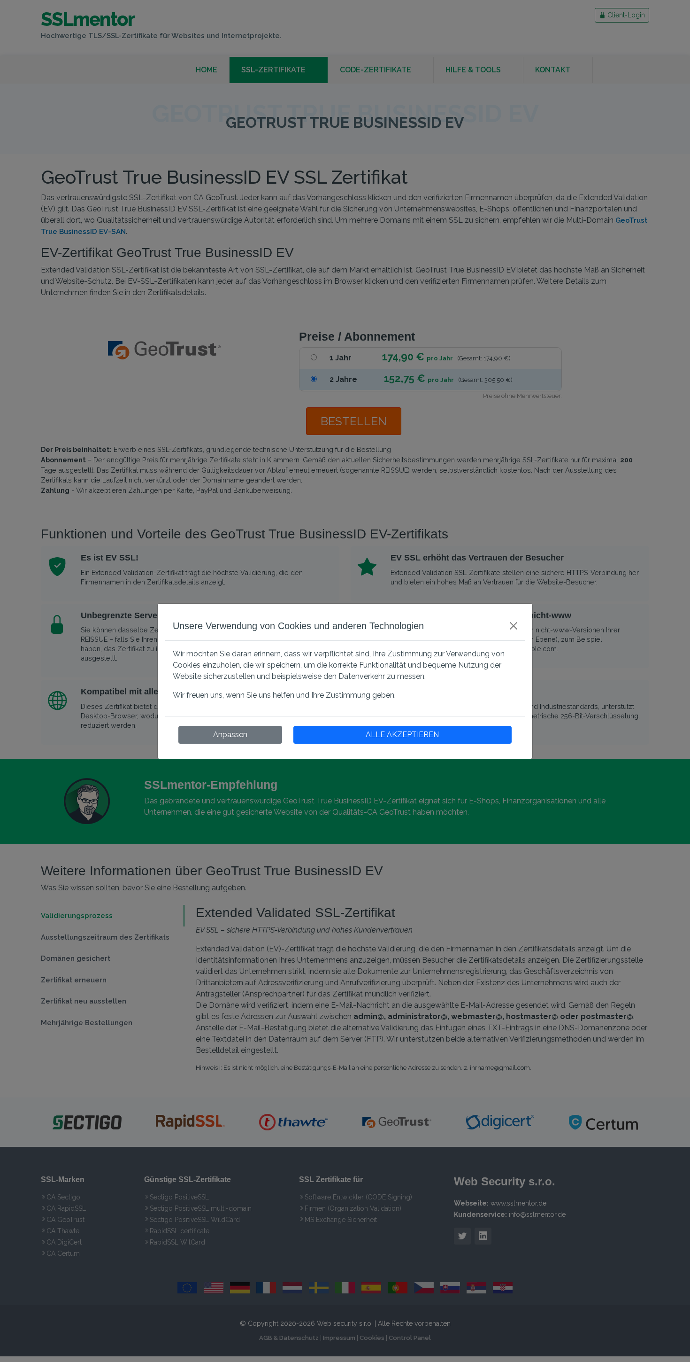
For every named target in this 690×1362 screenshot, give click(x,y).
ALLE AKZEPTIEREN (402, 734)
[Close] (513, 625)
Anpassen (230, 734)
